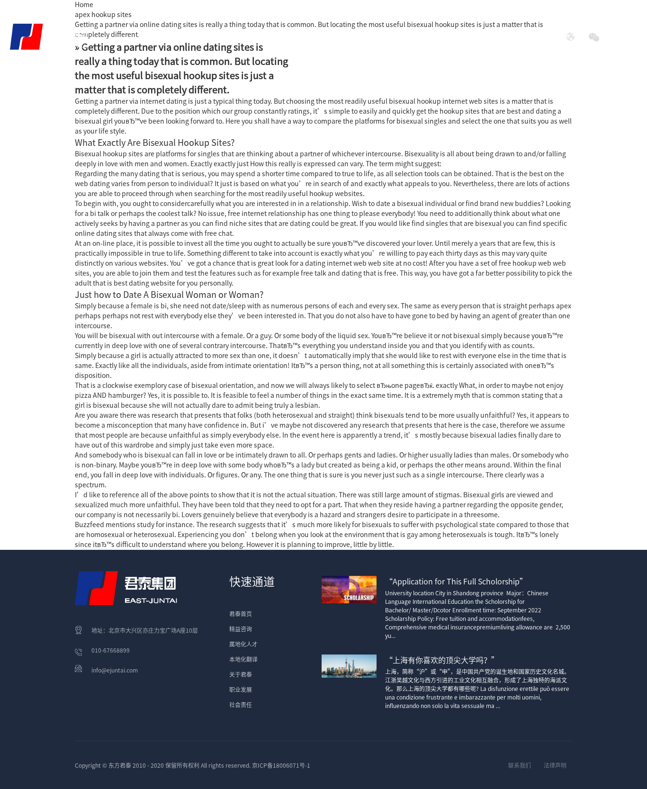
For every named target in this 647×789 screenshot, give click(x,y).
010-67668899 (110, 650)
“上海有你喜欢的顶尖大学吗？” (442, 660)
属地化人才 (243, 644)
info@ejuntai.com (114, 670)
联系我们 (519, 765)
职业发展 (240, 689)
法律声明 (555, 765)
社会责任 (466, 36)
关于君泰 (240, 674)
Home (84, 4)
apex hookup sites (103, 14)
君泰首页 (152, 36)
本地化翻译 (243, 659)
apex (563, 306)
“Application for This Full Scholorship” (456, 581)
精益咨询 (240, 629)
